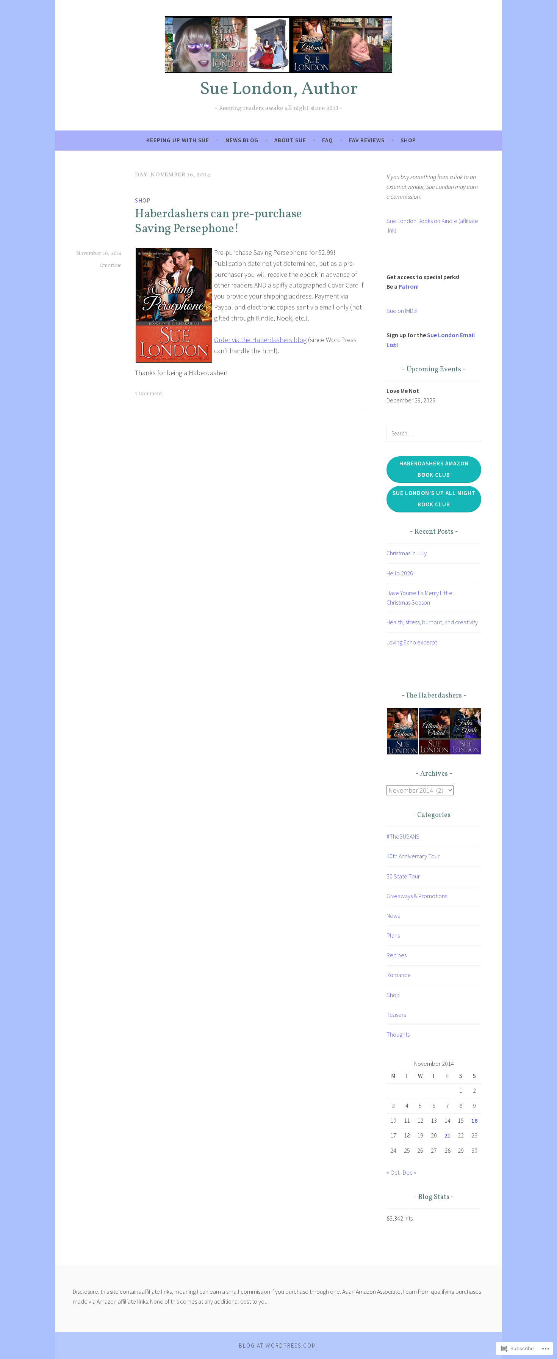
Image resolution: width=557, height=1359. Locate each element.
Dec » (409, 1172)
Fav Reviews (367, 140)
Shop (408, 140)
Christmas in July (406, 553)
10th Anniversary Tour (413, 856)
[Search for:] (433, 433)
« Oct (392, 1172)
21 (447, 1135)
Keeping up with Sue (177, 140)
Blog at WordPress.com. (278, 1345)
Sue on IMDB (401, 310)
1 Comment (148, 394)
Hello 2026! (400, 573)
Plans (393, 935)
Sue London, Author (279, 89)
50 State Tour (403, 876)
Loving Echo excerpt (411, 642)
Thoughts (398, 1034)
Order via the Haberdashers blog (260, 339)
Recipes (396, 955)
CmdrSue (111, 265)
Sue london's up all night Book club (434, 498)
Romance (398, 975)
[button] (402, 731)
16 (474, 1120)
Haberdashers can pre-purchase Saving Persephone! (218, 221)
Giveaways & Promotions (416, 896)
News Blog (241, 140)
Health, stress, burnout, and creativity (432, 622)
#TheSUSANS (402, 836)
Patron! (409, 286)
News (393, 915)
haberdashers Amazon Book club (434, 469)
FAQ (327, 140)
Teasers (396, 1014)
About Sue (290, 140)
